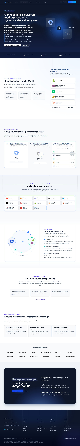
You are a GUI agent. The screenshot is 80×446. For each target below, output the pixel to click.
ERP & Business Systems (41, 423)
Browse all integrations (40, 299)
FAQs (51, 428)
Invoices (24, 430)
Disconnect (16, 161)
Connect (40, 163)
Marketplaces (39, 426)
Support (52, 419)
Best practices (53, 423)
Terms (20, 438)
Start (73, 151)
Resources (38, 2)
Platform (16, 2)
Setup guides (52, 421)
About (65, 419)
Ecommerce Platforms (41, 421)
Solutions (31, 2)
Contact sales (70, 107)
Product (24, 419)
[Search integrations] (61, 2)
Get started (71, 2)
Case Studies (66, 421)
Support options (53, 430)
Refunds (24, 428)
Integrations (23, 2)
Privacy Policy (24, 438)
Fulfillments (25, 423)
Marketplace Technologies (42, 428)
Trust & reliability (67, 426)
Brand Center (66, 430)
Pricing (44, 2)
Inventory (25, 426)
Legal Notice (30, 438)
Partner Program (67, 423)
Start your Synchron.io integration (12, 45)
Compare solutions (67, 428)
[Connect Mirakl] (67, 34)
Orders (24, 421)
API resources (53, 426)
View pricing (25, 45)
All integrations (57, 107)
